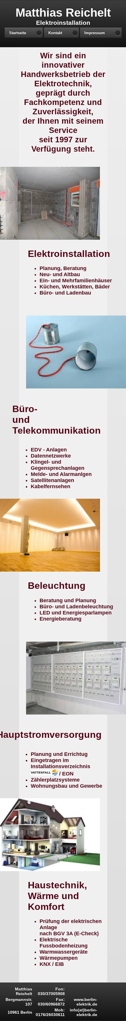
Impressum (94, 33)
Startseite (17, 33)
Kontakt (55, 33)
